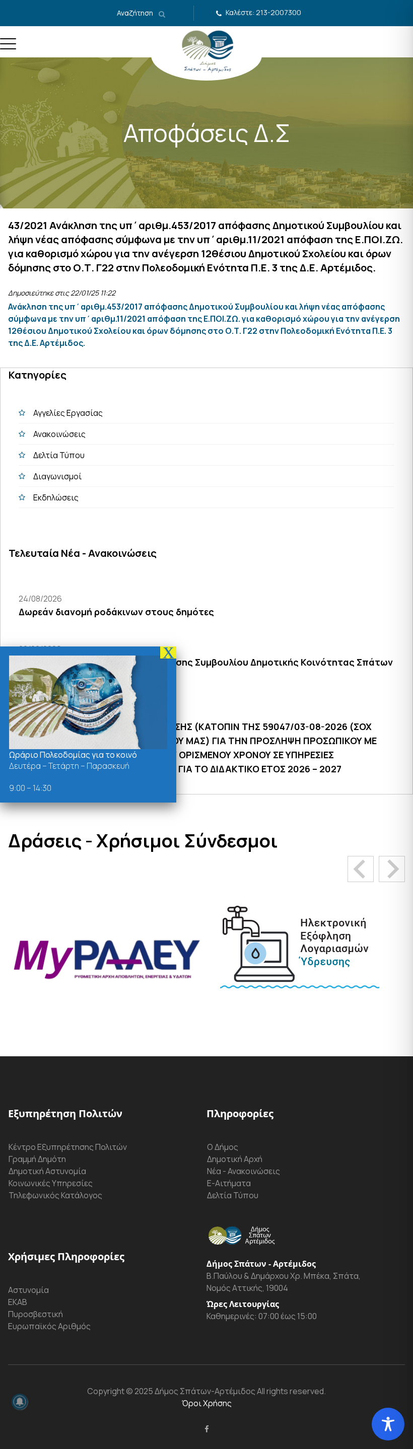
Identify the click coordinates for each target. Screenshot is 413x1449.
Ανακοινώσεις (59, 434)
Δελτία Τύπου (59, 455)
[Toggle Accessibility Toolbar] (388, 1424)
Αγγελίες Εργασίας (68, 412)
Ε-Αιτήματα (229, 1183)
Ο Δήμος (222, 1146)
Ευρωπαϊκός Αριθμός (49, 1326)
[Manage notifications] (20, 1402)
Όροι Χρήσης (207, 1403)
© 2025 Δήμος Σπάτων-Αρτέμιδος (189, 1391)
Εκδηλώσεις (56, 497)
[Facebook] (206, 1428)
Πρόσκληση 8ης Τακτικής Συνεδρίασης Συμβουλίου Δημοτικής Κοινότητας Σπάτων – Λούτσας (206, 669)
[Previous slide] (361, 869)
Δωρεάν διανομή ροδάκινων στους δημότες (116, 612)
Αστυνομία (28, 1289)
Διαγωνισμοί (57, 476)
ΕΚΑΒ (17, 1302)
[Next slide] (392, 869)
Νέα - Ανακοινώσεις (243, 1171)
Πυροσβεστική (35, 1314)
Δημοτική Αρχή (234, 1159)
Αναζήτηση (136, 13)
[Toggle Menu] (8, 47)
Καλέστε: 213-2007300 (263, 12)
